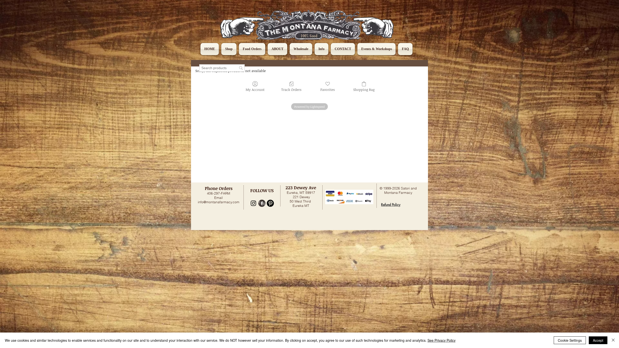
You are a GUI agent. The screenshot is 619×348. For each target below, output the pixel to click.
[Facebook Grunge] (261, 203)
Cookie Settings (570, 340)
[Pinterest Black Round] (270, 203)
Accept (598, 340)
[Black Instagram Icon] (253, 203)
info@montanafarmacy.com (218, 202)
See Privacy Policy (441, 340)
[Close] (613, 340)
